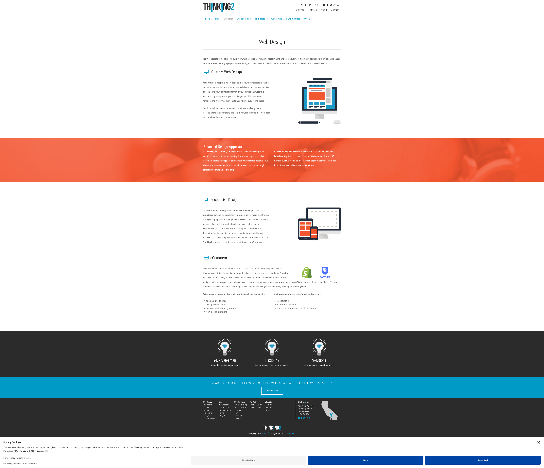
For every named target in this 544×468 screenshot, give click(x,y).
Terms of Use (290, 434)
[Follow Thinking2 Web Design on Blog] (325, 5)
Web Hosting (276, 19)
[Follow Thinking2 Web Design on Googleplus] (335, 5)
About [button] (324, 9)
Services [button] (300, 9)
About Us (268, 402)
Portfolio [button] (313, 9)
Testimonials (270, 408)
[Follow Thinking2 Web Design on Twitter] (331, 5)
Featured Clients (256, 408)
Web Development (244, 19)
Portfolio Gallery (256, 405)
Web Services (239, 402)
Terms (268, 410)
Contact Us (272, 390)
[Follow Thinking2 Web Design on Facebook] (328, 5)
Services (217, 19)
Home (207, 19)
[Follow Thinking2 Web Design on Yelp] (339, 5)
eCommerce (208, 405)
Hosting (238, 410)
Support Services (240, 408)
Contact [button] (335, 9)
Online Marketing (293, 19)
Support (307, 19)
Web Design (228, 19)
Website (238, 418)
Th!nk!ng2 (265, 434)
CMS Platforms (224, 408)
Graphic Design (261, 19)
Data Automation (225, 410)
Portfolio (253, 402)
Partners (269, 405)
